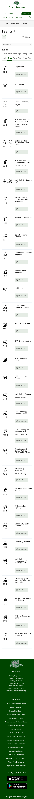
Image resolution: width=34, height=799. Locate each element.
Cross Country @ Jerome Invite (22, 430)
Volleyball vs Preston (23, 394)
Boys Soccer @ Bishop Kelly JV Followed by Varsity (22, 451)
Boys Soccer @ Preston (21, 359)
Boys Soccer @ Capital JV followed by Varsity (22, 199)
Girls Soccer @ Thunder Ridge (21, 412)
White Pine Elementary (16, 762)
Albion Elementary (16, 707)
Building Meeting (21, 288)
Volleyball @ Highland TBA (23, 181)
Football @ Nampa (22, 542)
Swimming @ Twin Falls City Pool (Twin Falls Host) (23, 580)
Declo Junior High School (16, 736)
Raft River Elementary (16, 755)
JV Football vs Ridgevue (20, 271)
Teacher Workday (22, 102)
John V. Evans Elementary (16, 740)
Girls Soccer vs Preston (21, 377)
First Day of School (22, 323)
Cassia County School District (16, 704)
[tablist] (17, 53)
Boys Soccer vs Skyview (21, 236)
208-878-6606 (19, 683)
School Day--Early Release (22, 525)
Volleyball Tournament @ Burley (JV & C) (21, 561)
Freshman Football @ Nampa (23, 489)
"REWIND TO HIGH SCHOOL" (23, 635)
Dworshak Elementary (16, 725)
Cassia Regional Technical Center (16, 722)
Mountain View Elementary (16, 744)
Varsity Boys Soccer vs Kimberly (23, 599)
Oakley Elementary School (16, 747)
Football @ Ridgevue (23, 217)
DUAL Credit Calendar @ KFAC (22, 306)
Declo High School (16, 733)
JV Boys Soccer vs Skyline (22, 617)
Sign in (26, 14)
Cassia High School (16, 718)
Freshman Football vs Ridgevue (23, 253)
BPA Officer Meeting (23, 341)
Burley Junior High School (16, 715)
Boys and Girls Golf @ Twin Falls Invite (22, 161)
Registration (19, 67)
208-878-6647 (18, 686)
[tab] (4, 53)
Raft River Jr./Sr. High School (16, 758)
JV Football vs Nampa (20, 507)
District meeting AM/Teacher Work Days (22, 142)
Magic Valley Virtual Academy (16, 766)
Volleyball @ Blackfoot (19, 469)
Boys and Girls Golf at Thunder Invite (22, 120)
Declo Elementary (16, 729)
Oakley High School (16, 751)
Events (25, 23)
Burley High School (12, 23)
